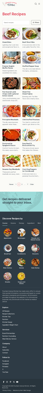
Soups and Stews (21, 282)
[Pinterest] (10, 381)
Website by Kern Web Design (22, 390)
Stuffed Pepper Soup (30, 66)
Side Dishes (35, 268)
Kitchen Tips (6, 316)
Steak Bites (6, 42)
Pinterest (5, 366)
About (4, 347)
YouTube (5, 372)
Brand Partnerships (8, 333)
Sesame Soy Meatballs (11, 169)
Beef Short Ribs (28, 42)
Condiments (21, 254)
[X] (13, 381)
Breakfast (7, 254)
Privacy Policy (7, 390)
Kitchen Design (7, 322)
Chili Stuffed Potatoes (31, 120)
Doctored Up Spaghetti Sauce (8, 144)
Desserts (35, 254)
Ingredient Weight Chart (10, 325)
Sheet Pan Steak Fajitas (27, 93)
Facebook (5, 361)
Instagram (5, 364)
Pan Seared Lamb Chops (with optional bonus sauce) (10, 94)
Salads (21, 268)
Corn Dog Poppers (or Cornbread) (29, 170)
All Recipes (6, 311)
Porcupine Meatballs (10, 120)
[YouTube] (17, 381)
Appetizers (7, 238)
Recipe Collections (8, 314)
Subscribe (5, 350)
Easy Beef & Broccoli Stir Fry (28, 144)
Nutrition (5, 319)
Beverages (21, 238)
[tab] (4, 223)
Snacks (7, 282)
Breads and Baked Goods (35, 239)
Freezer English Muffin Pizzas (8, 67)
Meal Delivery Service (9, 339)
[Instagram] (7, 381)
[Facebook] (3, 381)
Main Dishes (7, 268)
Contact (5, 353)
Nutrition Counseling (9, 336)
